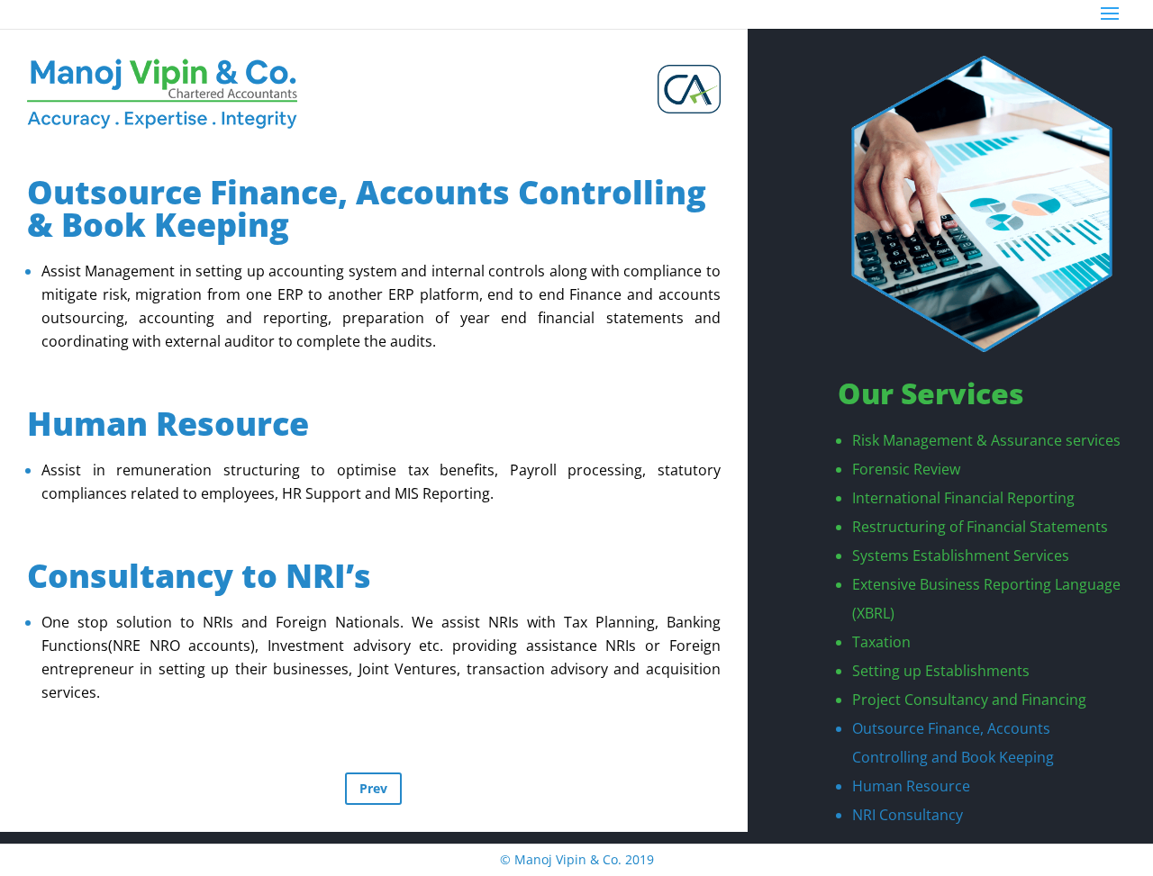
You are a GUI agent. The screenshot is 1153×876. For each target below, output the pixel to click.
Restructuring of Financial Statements (980, 527)
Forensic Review (906, 469)
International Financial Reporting (963, 498)
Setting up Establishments (941, 671)
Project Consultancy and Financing (969, 699)
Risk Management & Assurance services (986, 440)
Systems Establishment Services (960, 555)
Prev (373, 788)
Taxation (881, 642)
